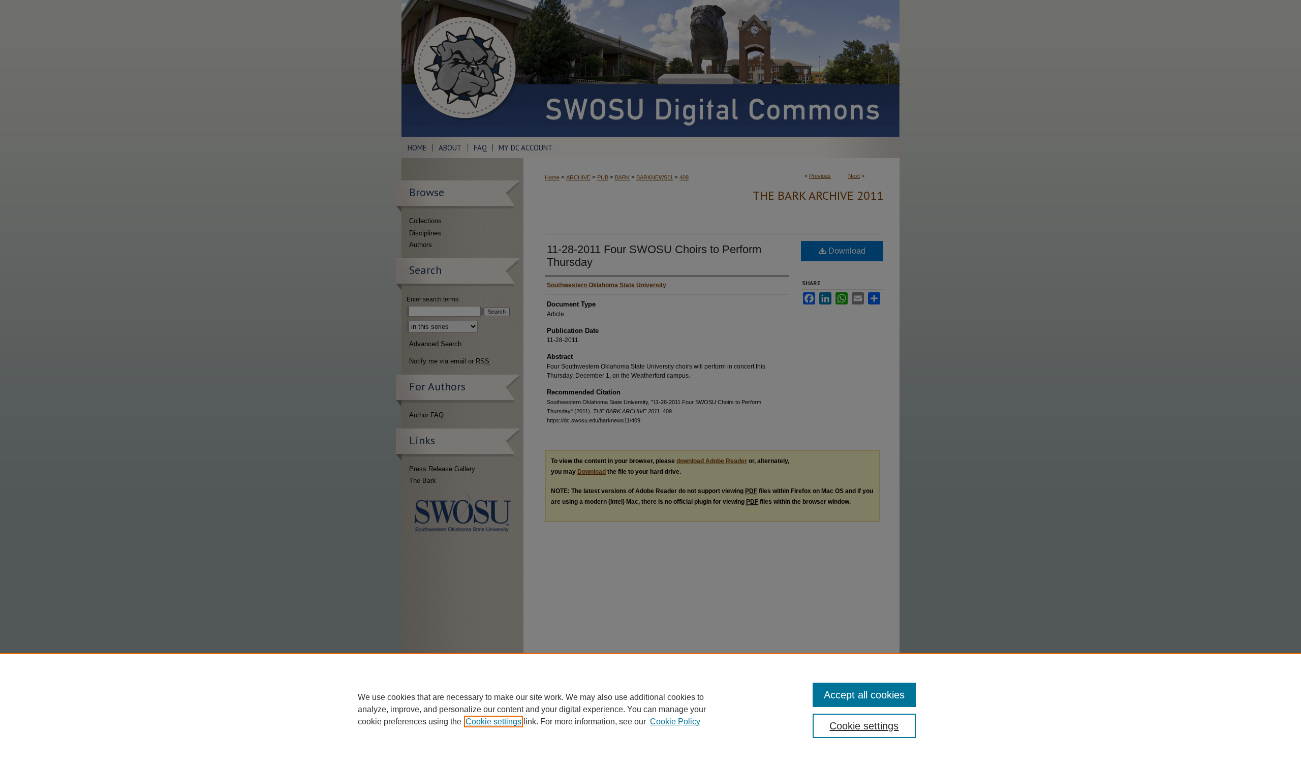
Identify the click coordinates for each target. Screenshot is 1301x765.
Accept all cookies (864, 694)
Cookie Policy (675, 721)
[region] (650, 709)
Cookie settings (493, 721)
